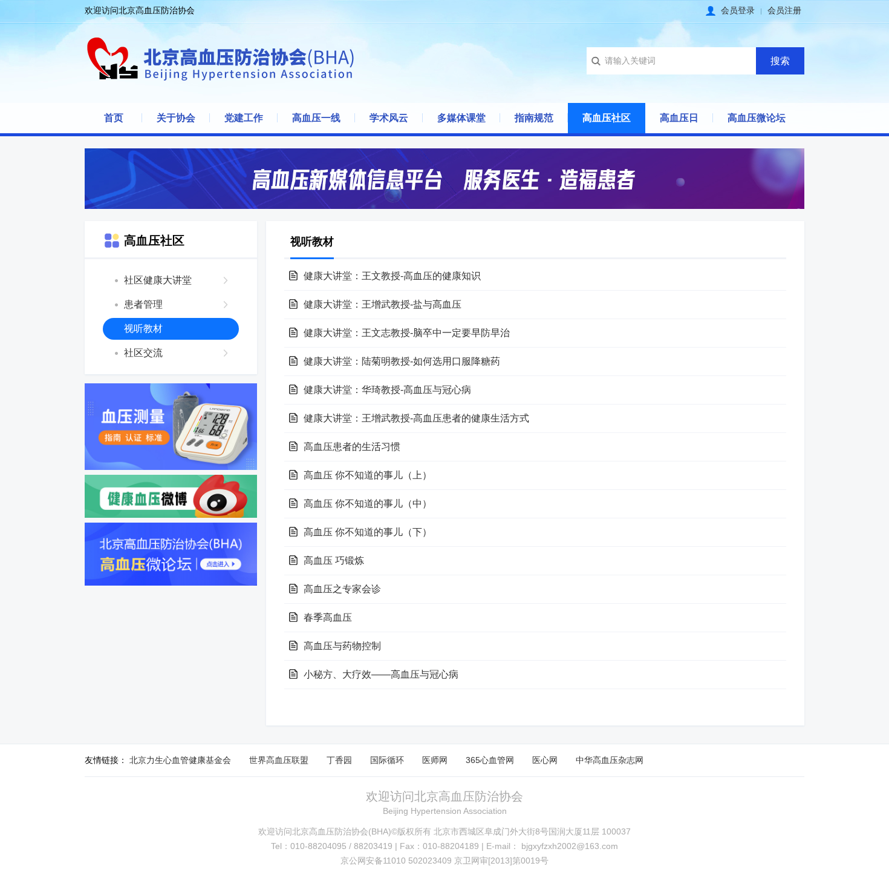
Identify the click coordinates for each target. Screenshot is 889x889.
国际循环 (387, 760)
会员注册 (784, 10)
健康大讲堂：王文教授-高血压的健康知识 (392, 276)
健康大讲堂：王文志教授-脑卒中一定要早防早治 (407, 333)
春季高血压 (328, 617)
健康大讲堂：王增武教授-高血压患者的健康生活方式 (416, 418)
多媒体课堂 (461, 118)
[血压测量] (171, 426)
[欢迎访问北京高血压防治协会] (221, 61)
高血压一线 (316, 118)
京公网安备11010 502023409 (396, 860)
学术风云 (389, 118)
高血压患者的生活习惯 (352, 446)
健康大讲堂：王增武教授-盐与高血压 (382, 304)
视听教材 (143, 328)
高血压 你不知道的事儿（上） (368, 475)
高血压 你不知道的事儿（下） (368, 532)
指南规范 (534, 118)
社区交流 (143, 353)
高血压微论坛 (757, 118)
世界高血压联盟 (278, 760)
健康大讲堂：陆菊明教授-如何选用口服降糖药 (402, 361)
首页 (113, 118)
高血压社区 (606, 118)
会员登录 (738, 10)
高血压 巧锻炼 (334, 560)
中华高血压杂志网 (609, 760)
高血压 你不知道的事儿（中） (368, 503)
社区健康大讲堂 (158, 280)
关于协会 (176, 118)
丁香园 (339, 760)
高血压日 (679, 118)
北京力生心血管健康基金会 (180, 760)
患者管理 (143, 304)
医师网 (435, 760)
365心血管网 (490, 760)
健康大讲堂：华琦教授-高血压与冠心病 (387, 390)
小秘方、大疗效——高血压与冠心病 (381, 674)
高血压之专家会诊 (342, 589)
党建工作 (243, 118)
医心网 (545, 760)
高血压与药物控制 (342, 646)
